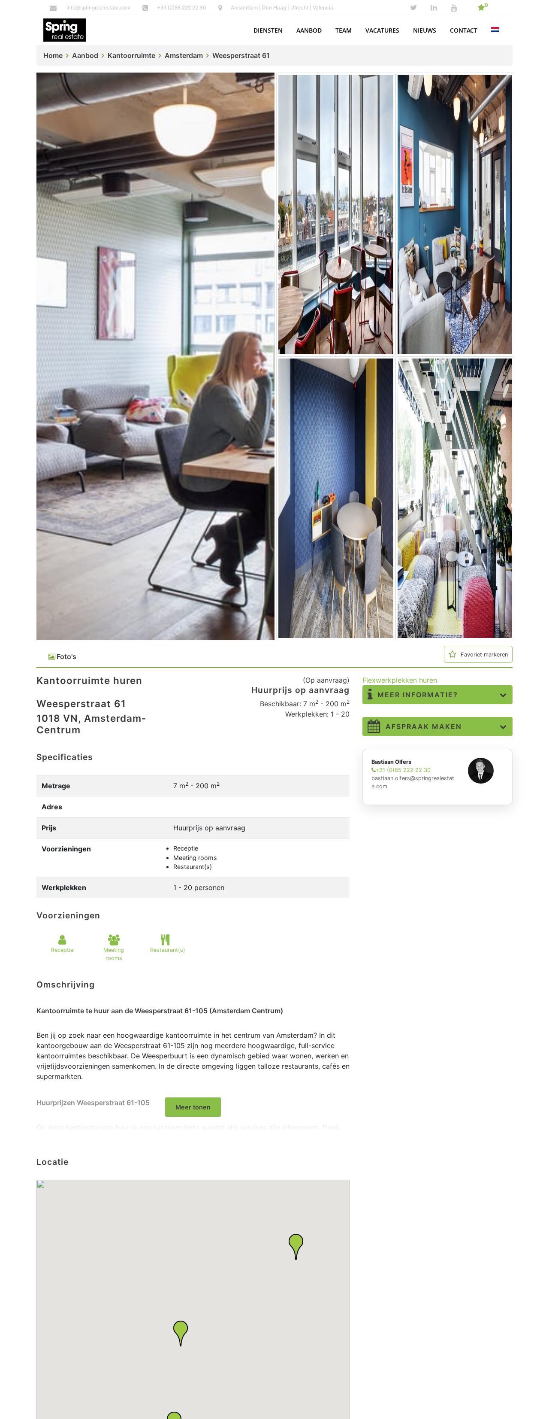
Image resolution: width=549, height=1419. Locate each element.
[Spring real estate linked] (434, 7)
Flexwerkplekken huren (399, 680)
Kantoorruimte (131, 55)
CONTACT (463, 30)
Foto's (66, 656)
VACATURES (382, 30)
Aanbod (85, 55)
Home (53, 55)
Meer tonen (193, 1107)
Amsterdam (184, 55)
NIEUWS (424, 30)
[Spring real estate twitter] (413, 7)
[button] (268, 30)
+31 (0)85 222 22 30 (182, 7)
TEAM (343, 30)
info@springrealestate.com (98, 7)
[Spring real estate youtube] (454, 7)
